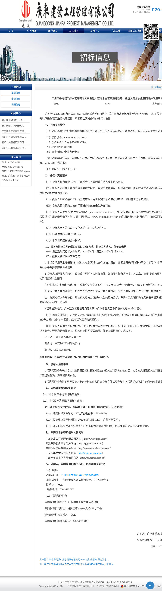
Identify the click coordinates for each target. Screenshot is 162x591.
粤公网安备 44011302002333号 (139, 586)
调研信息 (15, 104)
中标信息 (15, 98)
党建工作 (116, 30)
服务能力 (52, 30)
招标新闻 (73, 30)
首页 (10, 30)
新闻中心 (94, 30)
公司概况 (31, 30)
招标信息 (15, 92)
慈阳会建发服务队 (137, 30)
